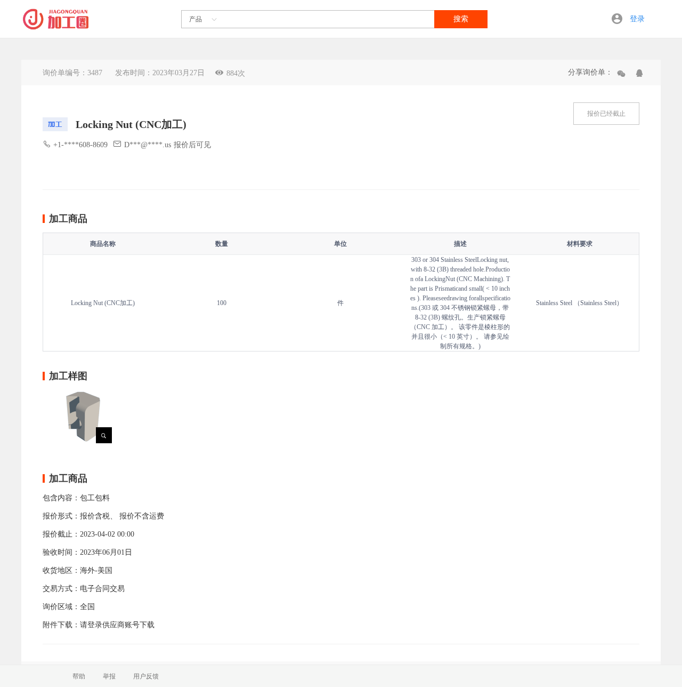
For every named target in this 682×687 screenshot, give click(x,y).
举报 (109, 676)
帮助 (78, 676)
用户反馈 (146, 676)
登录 (637, 19)
